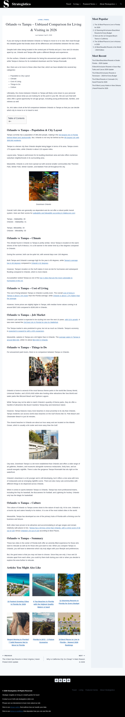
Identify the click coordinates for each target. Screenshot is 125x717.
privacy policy (15, 707)
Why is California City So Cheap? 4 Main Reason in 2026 (66, 659)
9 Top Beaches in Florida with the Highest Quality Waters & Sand (43, 604)
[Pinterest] (56, 680)
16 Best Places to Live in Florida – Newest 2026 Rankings (69, 642)
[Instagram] (60, 680)
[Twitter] (64, 680)
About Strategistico (107, 690)
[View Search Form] (121, 4)
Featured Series (91, 690)
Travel (68, 4)
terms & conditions (16, 711)
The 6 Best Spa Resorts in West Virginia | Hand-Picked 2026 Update (21, 659)
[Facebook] (68, 680)
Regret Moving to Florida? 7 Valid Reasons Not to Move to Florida (18, 642)
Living (40, 19)
